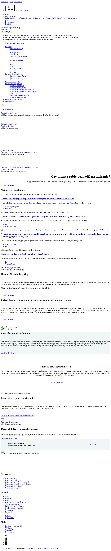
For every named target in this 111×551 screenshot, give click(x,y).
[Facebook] (6, 536)
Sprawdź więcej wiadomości (10, 268)
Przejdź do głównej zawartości (11, 2)
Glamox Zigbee (15, 78)
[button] (8, 47)
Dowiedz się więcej (7, 295)
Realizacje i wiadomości (69, 18)
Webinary (57, 18)
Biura (11, 64)
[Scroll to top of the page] (2, 451)
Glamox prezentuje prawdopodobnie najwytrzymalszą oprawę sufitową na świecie (37, 199)
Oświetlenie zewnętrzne (18, 97)
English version (40, 18)
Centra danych (15, 93)
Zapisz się (92, 444)
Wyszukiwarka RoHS (17, 60)
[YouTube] (6, 542)
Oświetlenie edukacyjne (18, 88)
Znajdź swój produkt (55, 382)
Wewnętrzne (14, 53)
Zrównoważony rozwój (13, 18)
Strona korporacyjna (28, 18)
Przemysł (13, 70)
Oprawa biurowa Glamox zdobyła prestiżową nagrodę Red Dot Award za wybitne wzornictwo (43, 216)
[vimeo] (6, 544)
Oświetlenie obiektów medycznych (22, 90)
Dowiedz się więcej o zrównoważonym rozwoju (17, 416)
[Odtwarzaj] (2, 419)
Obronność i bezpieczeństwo (19, 95)
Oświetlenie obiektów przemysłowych (23, 91)
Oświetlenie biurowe (17, 86)
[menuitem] (57, 36)
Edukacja (13, 66)
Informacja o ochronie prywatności (39, 548)
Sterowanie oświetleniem (18, 56)
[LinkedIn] (6, 540)
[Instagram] (6, 538)
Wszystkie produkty (16, 49)
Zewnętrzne (14, 54)
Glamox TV (50, 18)
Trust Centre (54, 548)
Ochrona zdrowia (15, 68)
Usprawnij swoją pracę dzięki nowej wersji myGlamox (25, 254)
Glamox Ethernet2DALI (18, 80)
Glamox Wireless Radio (18, 76)
